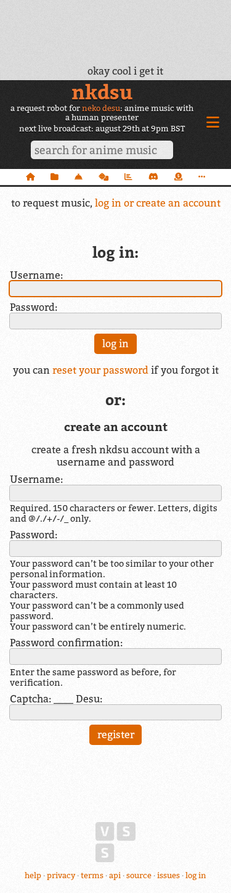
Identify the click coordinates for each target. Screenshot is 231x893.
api (115, 875)
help (33, 875)
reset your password (100, 370)
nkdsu (101, 92)
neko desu (101, 108)
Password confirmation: (66, 642)
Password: (33, 307)
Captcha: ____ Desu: (56, 699)
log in (195, 875)
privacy (61, 875)
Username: (36, 275)
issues (168, 875)
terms (92, 875)
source (139, 875)
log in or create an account (158, 203)
